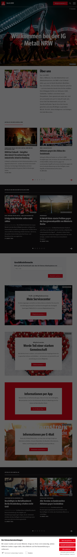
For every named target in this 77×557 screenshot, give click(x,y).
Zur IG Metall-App (38, 409)
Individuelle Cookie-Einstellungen (67, 552)
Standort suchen (55, 276)
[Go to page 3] (37, 180)
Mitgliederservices (38, 314)
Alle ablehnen (66, 549)
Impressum (72, 554)
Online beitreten (38, 365)
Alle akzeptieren (67, 541)
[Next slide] (71, 180)
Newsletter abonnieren (38, 449)
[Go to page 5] (42, 180)
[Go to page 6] (44, 180)
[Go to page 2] (35, 180)
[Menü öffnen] (74, 3)
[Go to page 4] (39, 180)
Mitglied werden (60, 3)
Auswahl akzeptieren (67, 545)
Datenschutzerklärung (64, 554)
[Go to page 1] (33, 180)
